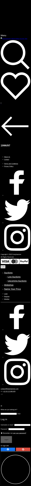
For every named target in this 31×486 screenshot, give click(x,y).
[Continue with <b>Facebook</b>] (8, 449)
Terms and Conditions (11, 164)
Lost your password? (19, 433)
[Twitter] (17, 223)
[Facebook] (17, 195)
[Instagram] (17, 250)
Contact (6, 159)
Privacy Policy (8, 166)
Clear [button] (18, 414)
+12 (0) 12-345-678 (9, 391)
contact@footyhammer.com (9, 389)
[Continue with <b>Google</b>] (23, 449)
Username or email (7, 425)
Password (4, 429)
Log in (6, 439)
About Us (7, 157)
